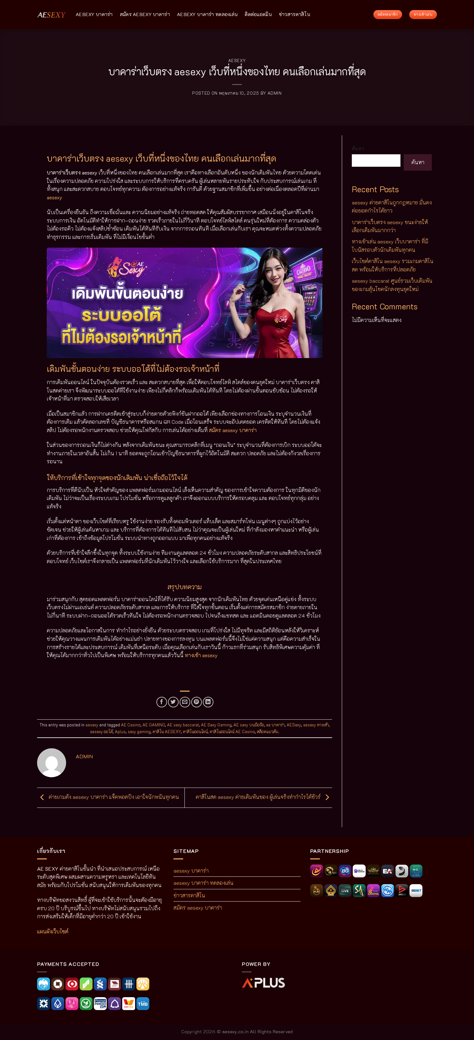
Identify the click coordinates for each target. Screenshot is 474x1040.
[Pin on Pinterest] (196, 702)
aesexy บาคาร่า (94, 14)
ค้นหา (358, 149)
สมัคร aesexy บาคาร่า (145, 14)
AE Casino (131, 724)
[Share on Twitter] (173, 702)
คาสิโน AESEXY (167, 731)
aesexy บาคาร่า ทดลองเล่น (207, 14)
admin (275, 93)
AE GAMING (154, 724)
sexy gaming (139, 731)
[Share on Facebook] (161, 702)
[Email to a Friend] (185, 702)
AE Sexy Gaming (216, 724)
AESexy (294, 724)
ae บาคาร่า (275, 724)
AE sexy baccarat (183, 724)
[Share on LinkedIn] (208, 702)
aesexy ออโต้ (101, 731)
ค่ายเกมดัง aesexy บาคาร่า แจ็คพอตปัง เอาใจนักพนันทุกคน (113, 796)
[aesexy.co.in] (51, 14)
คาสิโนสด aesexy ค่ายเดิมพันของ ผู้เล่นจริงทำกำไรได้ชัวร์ (259, 796)
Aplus (120, 731)
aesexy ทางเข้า (316, 724)
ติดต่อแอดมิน (258, 14)
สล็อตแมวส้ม (267, 731)
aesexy (237, 60)
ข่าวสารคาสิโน (294, 14)
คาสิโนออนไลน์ (195, 731)
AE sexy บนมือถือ (248, 724)
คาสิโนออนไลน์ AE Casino (232, 731)
